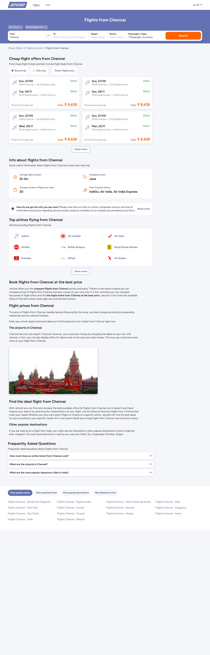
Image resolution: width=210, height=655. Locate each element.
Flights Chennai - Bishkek (120, 507)
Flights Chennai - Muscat (71, 513)
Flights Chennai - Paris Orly (23, 507)
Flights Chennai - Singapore (170, 507)
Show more (80, 149)
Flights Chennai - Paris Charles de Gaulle (128, 501)
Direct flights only (64, 70)
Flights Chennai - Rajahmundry (74, 501)
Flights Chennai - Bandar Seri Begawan (29, 501)
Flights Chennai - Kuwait (70, 507)
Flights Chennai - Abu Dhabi (23, 513)
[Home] (17, 4)
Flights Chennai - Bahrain (71, 519)
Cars (48, 5)
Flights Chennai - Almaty (120, 513)
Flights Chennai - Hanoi (168, 513)
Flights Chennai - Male (20, 519)
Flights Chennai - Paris (167, 501)
